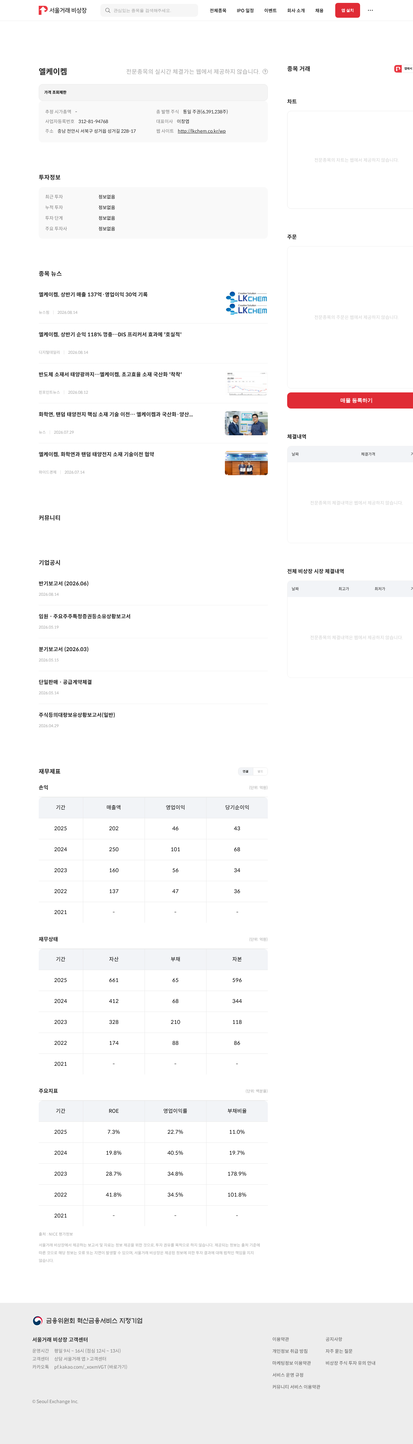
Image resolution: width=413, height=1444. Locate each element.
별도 (260, 771)
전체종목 (218, 11)
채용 (319, 11)
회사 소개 (296, 11)
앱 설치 (347, 10)
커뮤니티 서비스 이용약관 (296, 1387)
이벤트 (270, 11)
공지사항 (334, 1339)
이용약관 (280, 1339)
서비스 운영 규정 (288, 1375)
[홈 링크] (63, 10)
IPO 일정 (245, 11)
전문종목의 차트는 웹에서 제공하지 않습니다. (356, 160)
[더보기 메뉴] (370, 10)
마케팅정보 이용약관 (291, 1363)
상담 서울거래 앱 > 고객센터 (80, 1359)
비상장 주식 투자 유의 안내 (351, 1363)
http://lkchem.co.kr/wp (202, 131)
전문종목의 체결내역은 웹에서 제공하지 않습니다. (356, 503)
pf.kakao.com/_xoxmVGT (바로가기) (90, 1367)
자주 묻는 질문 (339, 1351)
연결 (245, 771)
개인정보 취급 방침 (290, 1351)
